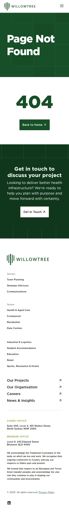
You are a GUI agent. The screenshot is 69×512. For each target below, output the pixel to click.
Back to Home (32, 124)
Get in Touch (32, 212)
